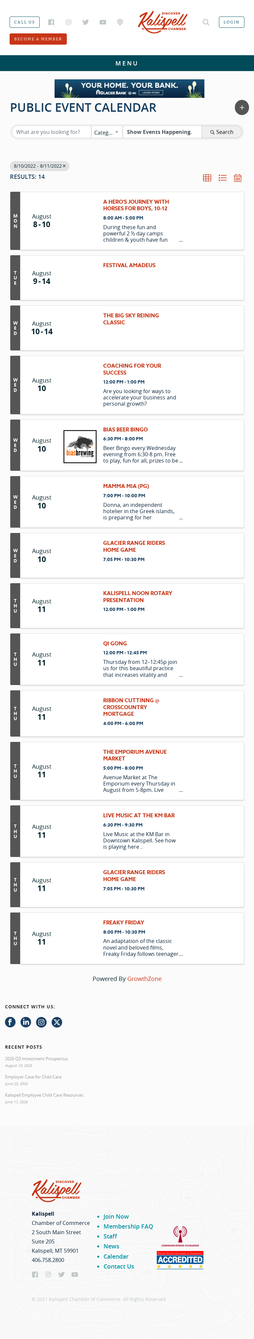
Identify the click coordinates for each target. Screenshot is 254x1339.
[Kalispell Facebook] (51, 22)
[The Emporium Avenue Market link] (80, 771)
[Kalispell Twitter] (85, 22)
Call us (24, 22)
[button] (242, 107)
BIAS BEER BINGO (125, 429)
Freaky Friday (123, 922)
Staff (110, 1236)
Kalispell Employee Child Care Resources (44, 1095)
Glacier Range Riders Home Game (134, 547)
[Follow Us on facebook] (10, 1022)
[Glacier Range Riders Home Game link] (80, 555)
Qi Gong (115, 643)
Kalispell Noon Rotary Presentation (137, 597)
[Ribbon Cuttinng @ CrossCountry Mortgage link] (80, 713)
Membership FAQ (128, 1226)
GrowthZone (144, 979)
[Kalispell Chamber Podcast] (120, 22)
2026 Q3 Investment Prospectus (36, 1059)
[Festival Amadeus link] (80, 278)
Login (232, 22)
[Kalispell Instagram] (68, 22)
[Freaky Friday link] (80, 938)
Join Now (116, 1216)
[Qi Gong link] (80, 659)
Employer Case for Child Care (33, 1077)
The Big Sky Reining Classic (131, 319)
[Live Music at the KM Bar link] (80, 831)
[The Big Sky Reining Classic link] (80, 328)
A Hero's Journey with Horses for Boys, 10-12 (136, 206)
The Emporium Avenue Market (135, 756)
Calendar (116, 1256)
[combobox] (107, 132)
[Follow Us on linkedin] (26, 1022)
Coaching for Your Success (132, 370)
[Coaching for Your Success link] (80, 385)
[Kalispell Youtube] (103, 22)
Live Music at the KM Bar (139, 815)
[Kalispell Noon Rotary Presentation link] (80, 606)
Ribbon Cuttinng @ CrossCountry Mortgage (131, 707)
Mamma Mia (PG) (126, 486)
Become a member (38, 39)
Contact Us (119, 1266)
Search (224, 132)
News (111, 1246)
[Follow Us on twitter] (57, 1022)
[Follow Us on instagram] (41, 1022)
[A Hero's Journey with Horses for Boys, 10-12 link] (80, 221)
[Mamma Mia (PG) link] (80, 502)
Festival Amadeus (129, 265)
